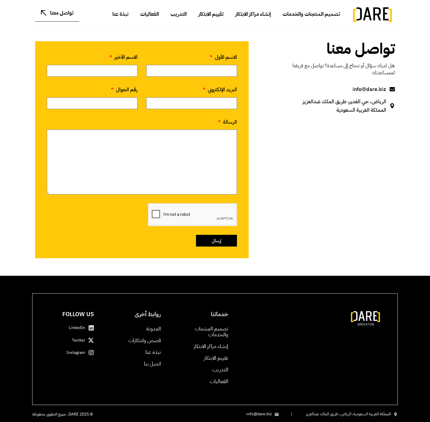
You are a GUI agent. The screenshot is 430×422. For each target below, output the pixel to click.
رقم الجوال (126, 89)
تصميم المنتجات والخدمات (311, 14)
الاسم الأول (225, 57)
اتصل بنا (152, 364)
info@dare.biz (259, 414)
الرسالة (229, 122)
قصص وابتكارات (144, 340)
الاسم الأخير (125, 57)
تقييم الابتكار (210, 14)
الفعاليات (149, 14)
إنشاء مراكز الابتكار (253, 14)
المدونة (153, 329)
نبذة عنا (120, 14)
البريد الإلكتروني (222, 89)
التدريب (179, 14)
